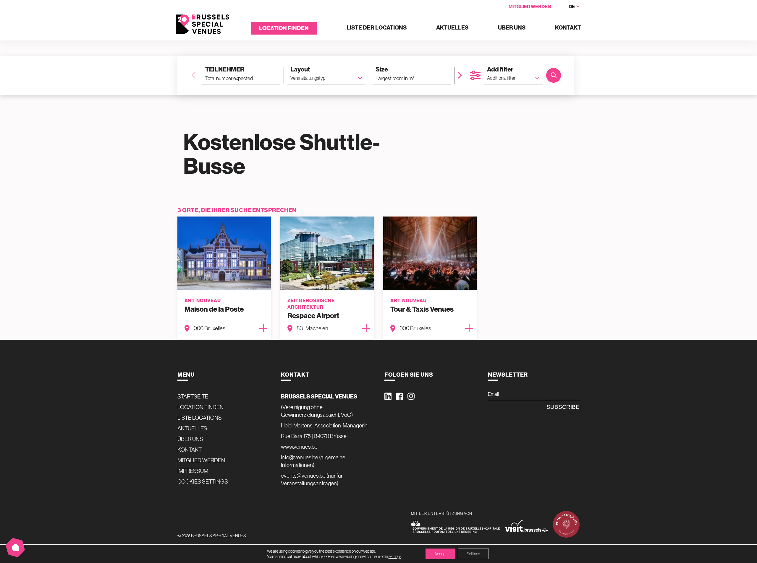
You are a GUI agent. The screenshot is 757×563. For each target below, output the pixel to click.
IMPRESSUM (192, 471)
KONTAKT (568, 28)
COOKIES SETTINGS (202, 481)
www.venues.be (299, 446)
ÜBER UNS (511, 28)
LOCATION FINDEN (284, 28)
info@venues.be (299, 457)
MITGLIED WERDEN (530, 6)
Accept (440, 553)
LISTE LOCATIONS (199, 417)
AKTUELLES (452, 28)
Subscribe (563, 407)
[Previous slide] (193, 75)
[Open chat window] (15, 547)
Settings (473, 553)
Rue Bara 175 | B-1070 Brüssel (314, 436)
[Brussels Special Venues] (202, 24)
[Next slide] (459, 75)
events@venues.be (303, 475)
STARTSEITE (192, 396)
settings (395, 556)
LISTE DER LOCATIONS (377, 28)
